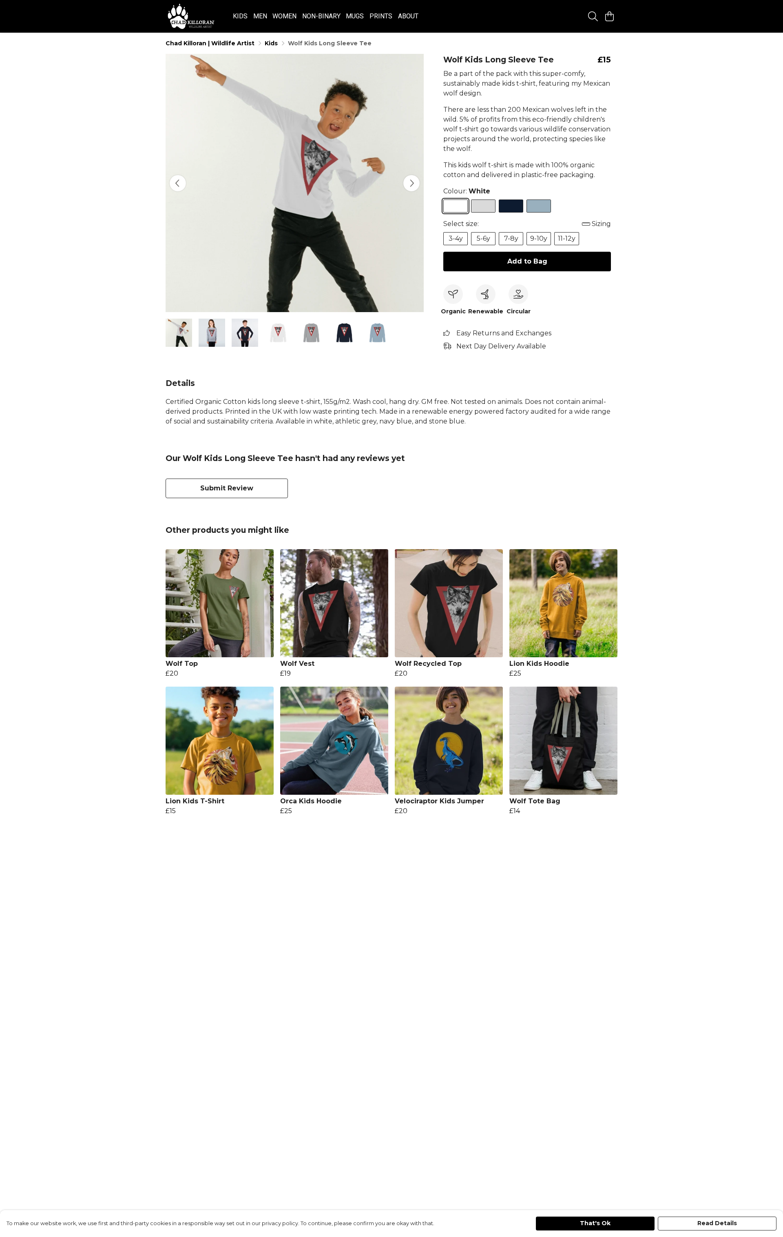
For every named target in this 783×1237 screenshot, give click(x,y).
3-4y (456, 238)
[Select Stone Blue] (538, 206)
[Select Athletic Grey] (483, 206)
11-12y (566, 238)
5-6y (483, 238)
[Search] (593, 16)
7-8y (511, 238)
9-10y (538, 238)
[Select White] (455, 206)
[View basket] (609, 16)
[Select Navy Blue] (511, 206)
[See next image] (411, 183)
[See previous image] (178, 183)
